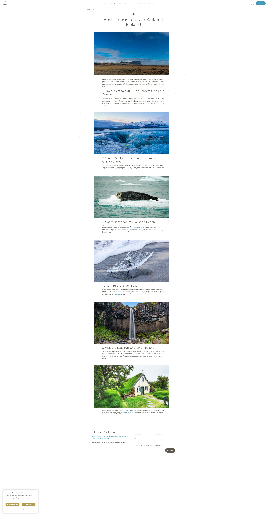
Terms (159, 498)
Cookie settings (20, 509)
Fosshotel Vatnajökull (127, 412)
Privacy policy (161, 496)
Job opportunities (115, 502)
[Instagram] (137, 513)
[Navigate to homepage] (5, 3)
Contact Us (113, 496)
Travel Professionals (146, 496)
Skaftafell (116, 294)
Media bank (144, 500)
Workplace (128, 496)
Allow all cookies (12, 504)
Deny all (28, 504)
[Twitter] (133, 513)
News (127, 498)
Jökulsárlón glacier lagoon (133, 227)
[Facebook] (130, 513)
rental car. (140, 83)
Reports (112, 500)
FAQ (112, 498)
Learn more (8, 500)
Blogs (143, 498)
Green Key (128, 500)
